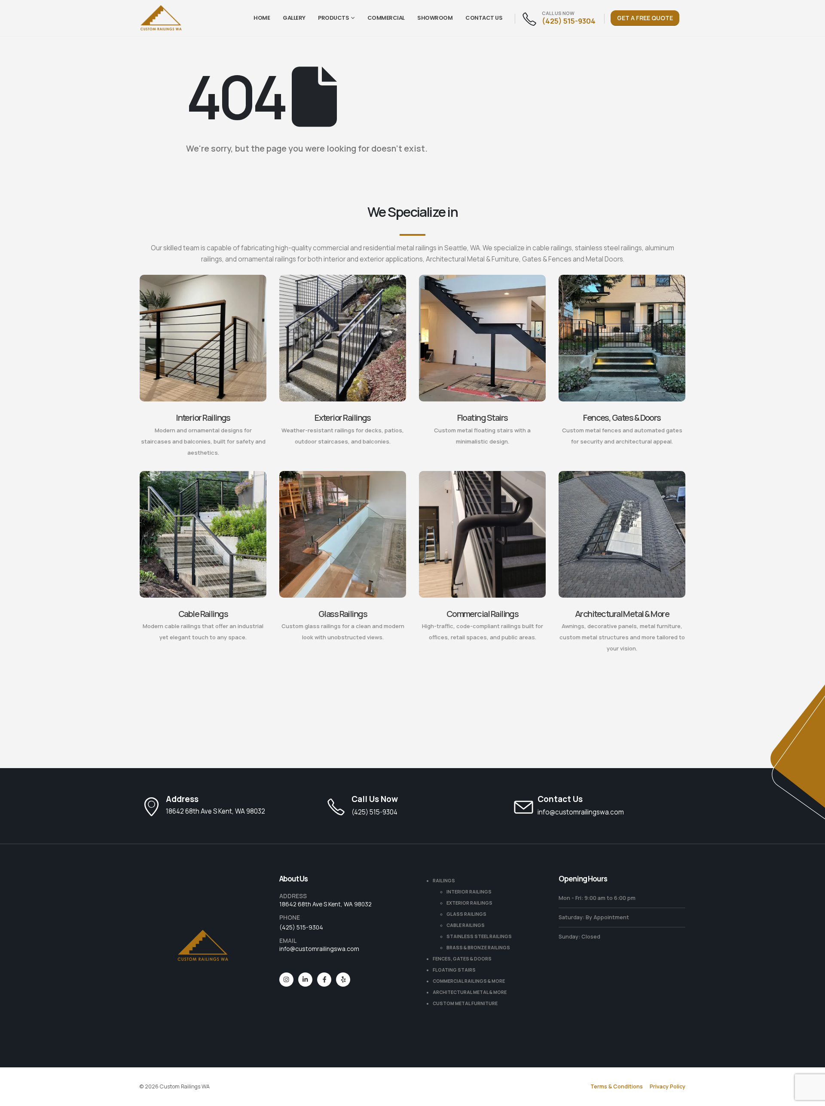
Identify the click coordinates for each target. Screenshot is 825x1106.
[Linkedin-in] (305, 979)
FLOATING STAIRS (454, 970)
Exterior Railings (343, 417)
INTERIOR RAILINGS (469, 892)
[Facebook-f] (324, 979)
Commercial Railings (482, 614)
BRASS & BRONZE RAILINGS (478, 948)
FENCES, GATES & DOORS (462, 959)
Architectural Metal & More (622, 614)
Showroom (434, 18)
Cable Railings (203, 614)
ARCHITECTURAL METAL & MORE (470, 992)
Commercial (386, 18)
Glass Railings (342, 614)
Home (262, 18)
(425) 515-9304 (301, 927)
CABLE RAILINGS (465, 925)
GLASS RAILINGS (466, 914)
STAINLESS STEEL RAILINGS (479, 936)
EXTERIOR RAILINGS (469, 903)
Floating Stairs (482, 417)
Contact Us (483, 18)
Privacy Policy (667, 1086)
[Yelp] (343, 979)
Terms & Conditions (616, 1086)
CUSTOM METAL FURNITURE (465, 1003)
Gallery (294, 18)
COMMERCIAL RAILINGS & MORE (469, 981)
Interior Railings (203, 417)
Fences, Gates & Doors (622, 417)
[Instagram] (286, 979)
